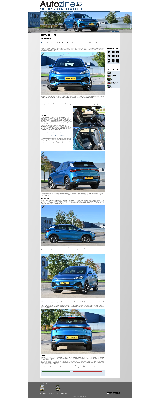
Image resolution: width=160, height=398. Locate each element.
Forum (99, 11)
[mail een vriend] (113, 52)
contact (41, 393)
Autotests (61, 11)
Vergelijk (86, 11)
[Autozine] (80, 5)
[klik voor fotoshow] (73, 94)
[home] (119, 393)
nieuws (60, 393)
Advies (73, 11)
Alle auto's (46, 11)
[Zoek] (115, 11)
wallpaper (65, 393)
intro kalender (47, 393)
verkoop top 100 (54, 393)
